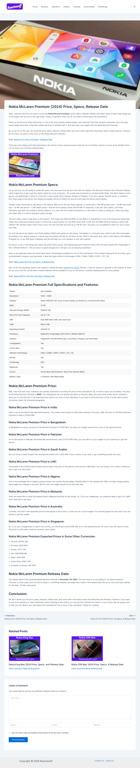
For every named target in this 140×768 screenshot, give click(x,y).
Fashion (66, 7)
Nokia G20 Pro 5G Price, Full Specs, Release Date (34, 276)
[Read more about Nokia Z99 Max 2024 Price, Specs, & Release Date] (87, 648)
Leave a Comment (15, 669)
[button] (135, 6)
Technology (103, 7)
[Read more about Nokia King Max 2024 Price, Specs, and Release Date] (24, 648)
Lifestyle (76, 7)
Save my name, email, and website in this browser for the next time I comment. (40, 733)
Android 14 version (71, 267)
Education (56, 7)
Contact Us (99, 761)
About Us (110, 761)
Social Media (89, 7)
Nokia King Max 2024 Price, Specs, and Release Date (36, 664)
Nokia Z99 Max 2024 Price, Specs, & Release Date (97, 664)
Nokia (25, 669)
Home (35, 7)
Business (44, 7)
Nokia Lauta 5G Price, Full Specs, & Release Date (34, 262)
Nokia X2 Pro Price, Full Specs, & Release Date (33, 139)
